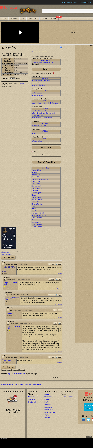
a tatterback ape (37, 93)
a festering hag (37, 141)
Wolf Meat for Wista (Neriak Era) (42, 62)
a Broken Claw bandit (39, 111)
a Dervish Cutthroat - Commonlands (43, 113)
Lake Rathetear (37, 224)
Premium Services (86, 2)
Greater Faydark (37, 204)
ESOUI (46, 399)
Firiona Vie (35, 202)
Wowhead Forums (67, 397)
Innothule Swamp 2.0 (39, 215)
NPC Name (45, 78)
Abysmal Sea (36, 170)
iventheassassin (5, 252)
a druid (34, 133)
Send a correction (6, 254)
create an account (19, 374)
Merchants (38, 51)
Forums (44, 18)
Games (55, 18)
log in (9, 374)
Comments (44, 51)
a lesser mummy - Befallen (41, 80)
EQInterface (32, 18)
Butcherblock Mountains (40, 179)
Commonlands (36, 186)
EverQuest (31, 399)
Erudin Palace (36, 197)
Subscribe (4, 384)
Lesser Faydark (37, 227)
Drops (33, 51)
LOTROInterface (49, 412)
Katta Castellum (37, 218)
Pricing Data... (21, 83)
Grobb (34, 206)
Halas (34, 208)
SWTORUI (47, 404)
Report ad (74, 32)
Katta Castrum (36, 220)
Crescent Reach (37, 188)
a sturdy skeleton (37, 83)
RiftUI (46, 402)
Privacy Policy (14, 384)
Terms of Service (25, 384)
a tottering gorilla (37, 95)
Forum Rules (37, 384)
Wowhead (31, 397)
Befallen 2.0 (36, 175)
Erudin (34, 195)
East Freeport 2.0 (37, 193)
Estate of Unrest (37, 199)
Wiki (22, 18)
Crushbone (35, 190)
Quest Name (45, 60)
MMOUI (46, 394)
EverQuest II (32, 402)
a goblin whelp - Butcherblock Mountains (45, 103)
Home (4, 18)
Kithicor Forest (37, 222)
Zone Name (46, 168)
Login (63, 2)
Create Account (72, 2)
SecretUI (47, 417)
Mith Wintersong (37, 115)
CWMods (47, 415)
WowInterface (48, 397)
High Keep (35, 211)
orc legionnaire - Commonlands (42, 117)
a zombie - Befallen (38, 85)
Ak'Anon (34, 172)
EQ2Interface (48, 410)
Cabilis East (36, 181)
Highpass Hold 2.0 (38, 213)
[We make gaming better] (7, 2)
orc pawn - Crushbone (39, 125)
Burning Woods (37, 177)
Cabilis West (36, 184)
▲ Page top (58, 273)
